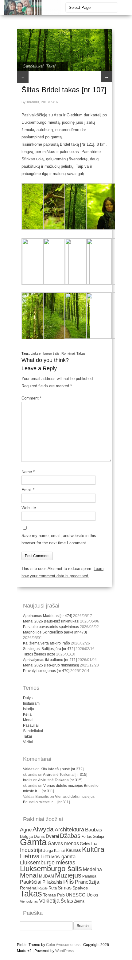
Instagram (31, 703)
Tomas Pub (54, 895)
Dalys (28, 698)
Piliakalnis (52, 882)
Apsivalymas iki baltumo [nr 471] (50, 660)
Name (28, 471)
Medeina (92, 869)
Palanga (89, 876)
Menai (28, 720)
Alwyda (43, 829)
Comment (31, 398)
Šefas (66, 900)
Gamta (33, 842)
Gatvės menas (63, 843)
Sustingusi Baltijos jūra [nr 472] (49, 649)
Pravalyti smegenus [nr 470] (46, 671)
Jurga (48, 850)
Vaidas (28, 769)
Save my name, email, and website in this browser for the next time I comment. (58, 539)
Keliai (28, 714)
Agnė (26, 830)
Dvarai (52, 836)
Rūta (53, 888)
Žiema (79, 901)
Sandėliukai (33, 66)
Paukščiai (30, 882)
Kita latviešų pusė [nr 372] (62, 769)
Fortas (86, 836)
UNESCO (76, 894)
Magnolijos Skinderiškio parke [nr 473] (55, 632)
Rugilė (43, 888)
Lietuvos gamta (58, 857)
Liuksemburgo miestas (47, 863)
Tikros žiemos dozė (39, 654)
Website (28, 508)
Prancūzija (87, 882)
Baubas (93, 830)
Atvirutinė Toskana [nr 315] (65, 774)
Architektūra (69, 830)
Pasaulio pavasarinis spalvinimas (51, 627)
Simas (65, 887)
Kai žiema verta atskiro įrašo (46, 643)
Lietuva (30, 856)
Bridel (65, 144)
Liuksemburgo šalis (45, 353)
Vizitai (28, 742)
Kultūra (93, 849)
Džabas (70, 835)
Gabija (98, 836)
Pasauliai (31, 725)
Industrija (31, 850)
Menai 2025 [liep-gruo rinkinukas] (51, 665)
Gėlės (85, 843)
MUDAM (46, 876)
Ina (94, 843)
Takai (51, 66)
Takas (81, 353)
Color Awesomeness (63, 945)
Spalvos (80, 888)
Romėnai (68, 353)
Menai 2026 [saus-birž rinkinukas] (51, 621)
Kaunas (73, 850)
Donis (39, 836)
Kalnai (59, 850)
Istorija (28, 709)
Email (27, 489)
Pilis (68, 881)
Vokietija (49, 901)
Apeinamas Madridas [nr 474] (47, 616)
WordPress (64, 951)
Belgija (26, 836)
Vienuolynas (29, 901)
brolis (27, 780)
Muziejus (68, 875)
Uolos (92, 894)
